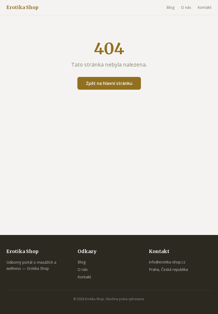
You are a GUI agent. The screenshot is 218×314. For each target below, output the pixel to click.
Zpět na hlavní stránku (109, 83)
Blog (170, 7)
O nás (186, 7)
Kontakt (205, 7)
